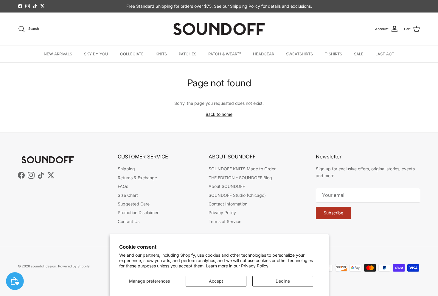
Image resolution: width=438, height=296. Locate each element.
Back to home (219, 114)
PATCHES (187, 54)
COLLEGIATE (132, 54)
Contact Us (128, 221)
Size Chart (128, 195)
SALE (359, 54)
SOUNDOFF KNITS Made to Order (242, 168)
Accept (216, 280)
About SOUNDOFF (227, 186)
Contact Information (228, 203)
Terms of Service (225, 221)
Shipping (126, 168)
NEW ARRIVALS (58, 54)
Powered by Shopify (74, 266)
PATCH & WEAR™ (224, 54)
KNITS (161, 54)
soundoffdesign (43, 266)
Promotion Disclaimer (138, 212)
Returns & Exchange (137, 177)
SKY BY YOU (96, 54)
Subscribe (333, 212)
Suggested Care (134, 203)
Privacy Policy (254, 265)
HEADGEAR (263, 54)
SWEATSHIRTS (299, 54)
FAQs (123, 186)
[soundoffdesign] (219, 29)
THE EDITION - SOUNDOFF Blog (240, 177)
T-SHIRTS (333, 54)
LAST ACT (384, 54)
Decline (283, 280)
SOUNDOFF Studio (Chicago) (237, 195)
